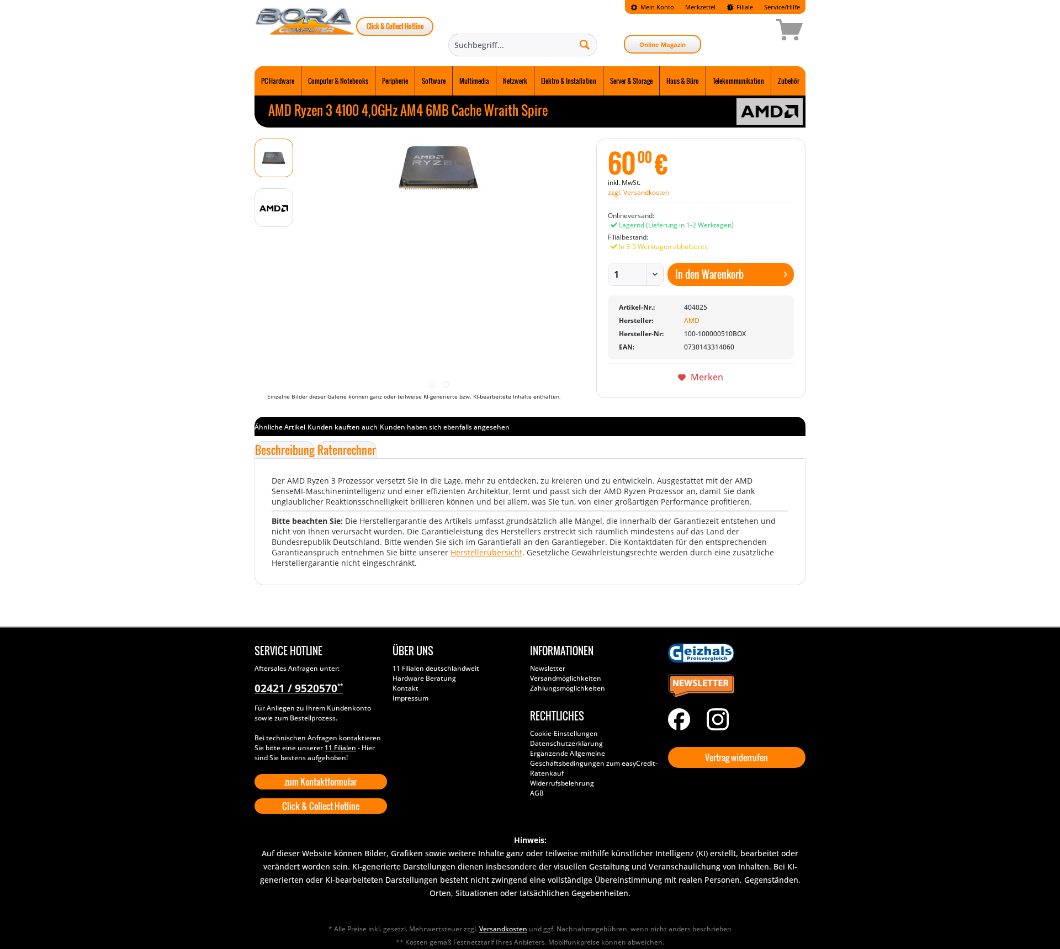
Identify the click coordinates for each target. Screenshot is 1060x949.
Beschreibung (284, 450)
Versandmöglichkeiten (565, 678)
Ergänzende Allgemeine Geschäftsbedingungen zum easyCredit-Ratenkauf (594, 763)
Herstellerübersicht (486, 552)
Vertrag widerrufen (736, 757)
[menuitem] (652, 7)
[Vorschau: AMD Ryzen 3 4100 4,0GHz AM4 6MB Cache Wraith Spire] (274, 158)
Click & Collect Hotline (395, 26)
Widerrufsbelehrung (562, 783)
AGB (537, 793)
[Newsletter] (734, 686)
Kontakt (405, 688)
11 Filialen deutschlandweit (436, 668)
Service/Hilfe (782, 7)
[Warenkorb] (750, 31)
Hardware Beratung (424, 678)
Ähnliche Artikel (280, 427)
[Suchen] (584, 44)
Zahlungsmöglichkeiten (567, 688)
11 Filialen (340, 747)
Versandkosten (503, 929)
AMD (691, 320)
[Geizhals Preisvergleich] (734, 653)
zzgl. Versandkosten (638, 192)
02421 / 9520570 (299, 688)
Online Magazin (662, 44)
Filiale (744, 7)
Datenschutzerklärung (566, 743)
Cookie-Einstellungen (564, 733)
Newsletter (547, 668)
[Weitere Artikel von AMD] (769, 111)
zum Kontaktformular (320, 781)
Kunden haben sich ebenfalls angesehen (445, 427)
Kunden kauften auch (343, 427)
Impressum (410, 698)
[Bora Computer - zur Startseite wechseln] (305, 31)
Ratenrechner (346, 450)
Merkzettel (700, 7)
